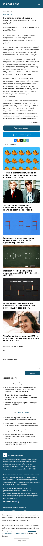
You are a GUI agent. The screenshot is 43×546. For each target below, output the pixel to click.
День (14, 412)
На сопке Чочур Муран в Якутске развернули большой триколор (21, 404)
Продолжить (21, 541)
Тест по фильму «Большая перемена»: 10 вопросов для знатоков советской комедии (17, 207)
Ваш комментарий (10, 359)
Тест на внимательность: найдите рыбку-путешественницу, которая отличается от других (20, 174)
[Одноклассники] (18, 140)
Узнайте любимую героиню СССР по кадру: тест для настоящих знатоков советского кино (21, 338)
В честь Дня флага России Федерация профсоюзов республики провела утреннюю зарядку (21, 397)
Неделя (20, 412)
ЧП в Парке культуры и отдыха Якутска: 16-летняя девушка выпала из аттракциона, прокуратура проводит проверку (20, 389)
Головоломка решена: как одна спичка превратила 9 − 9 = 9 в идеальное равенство (18, 240)
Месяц (27, 412)
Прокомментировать (21, 128)
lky (17, 502)
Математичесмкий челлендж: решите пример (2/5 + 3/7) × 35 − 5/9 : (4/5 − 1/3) (21, 272)
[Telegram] (27, 140)
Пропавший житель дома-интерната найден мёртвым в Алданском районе (21, 383)
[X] (21, 140)
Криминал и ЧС (7, 14)
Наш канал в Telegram (23, 135)
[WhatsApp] (24, 140)
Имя (4, 350)
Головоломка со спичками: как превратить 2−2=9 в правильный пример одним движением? (19, 305)
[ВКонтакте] (15, 140)
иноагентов (16, 491)
